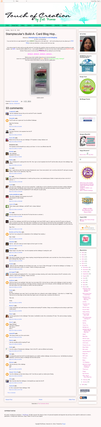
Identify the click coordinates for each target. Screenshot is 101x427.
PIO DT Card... (86, 307)
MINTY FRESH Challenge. (86, 190)
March (84, 286)
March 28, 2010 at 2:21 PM (15, 287)
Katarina (11, 340)
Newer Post (9, 399)
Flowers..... (85, 358)
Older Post (72, 399)
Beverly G (11, 305)
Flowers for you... (87, 345)
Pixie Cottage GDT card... (86, 314)
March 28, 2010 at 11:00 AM (15, 216)
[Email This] (24, 101)
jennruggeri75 (12, 272)
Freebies (65, 25)
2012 (83, 261)
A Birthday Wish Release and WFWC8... (86, 290)
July (84, 278)
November (85, 269)
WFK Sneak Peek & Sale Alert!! (87, 294)
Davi (10, 176)
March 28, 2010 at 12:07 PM (15, 245)
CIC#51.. (85, 320)
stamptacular (17, 103)
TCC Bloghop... (86, 362)
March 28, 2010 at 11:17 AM (15, 229)
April (84, 284)
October (85, 271)
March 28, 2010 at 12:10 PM (15, 260)
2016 (83, 252)
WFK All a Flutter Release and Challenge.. (87, 366)
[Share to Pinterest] (30, 101)
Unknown (11, 362)
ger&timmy (12, 280)
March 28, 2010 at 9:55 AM (15, 173)
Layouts (29, 25)
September (86, 273)
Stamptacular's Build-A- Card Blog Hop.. (87, 298)
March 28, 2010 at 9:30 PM (15, 369)
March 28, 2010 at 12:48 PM (15, 277)
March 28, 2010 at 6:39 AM (15, 115)
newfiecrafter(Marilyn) (14, 194)
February (85, 379)
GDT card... (85, 355)
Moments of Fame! (38, 25)
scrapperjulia (12, 111)
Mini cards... (86, 349)
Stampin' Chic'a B (13, 372)
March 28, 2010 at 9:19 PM (15, 359)
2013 (83, 259)
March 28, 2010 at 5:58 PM (15, 344)
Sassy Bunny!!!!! (87, 340)
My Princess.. (86, 373)
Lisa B (10, 184)
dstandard (11, 241)
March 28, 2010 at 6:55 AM (15, 134)
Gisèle (10, 347)
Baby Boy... (85, 336)
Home (7, 25)
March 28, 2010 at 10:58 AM (15, 201)
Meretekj (11, 151)
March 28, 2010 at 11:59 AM (15, 238)
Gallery (22, 25)
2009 (83, 384)
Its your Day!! (86, 309)
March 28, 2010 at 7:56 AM (15, 156)
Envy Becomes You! (87, 210)
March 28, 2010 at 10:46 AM (15, 191)
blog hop (11, 103)
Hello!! (84, 334)
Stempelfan (12, 118)
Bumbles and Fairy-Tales (15, 232)
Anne (10, 212)
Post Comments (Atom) (43, 403)
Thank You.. (86, 325)
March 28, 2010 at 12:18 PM (15, 269)
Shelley (11, 159)
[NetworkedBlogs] (87, 118)
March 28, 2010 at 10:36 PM (15, 376)
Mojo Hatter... (86, 347)
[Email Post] (21, 101)
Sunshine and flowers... (86, 304)
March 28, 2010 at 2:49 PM (15, 302)
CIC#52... (85, 301)
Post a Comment (11, 392)
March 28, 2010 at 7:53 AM (15, 148)
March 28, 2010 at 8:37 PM (15, 351)
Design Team (15, 25)
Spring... (85, 323)
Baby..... (85, 360)
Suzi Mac (11, 255)
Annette (11, 263)
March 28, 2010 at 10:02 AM (15, 181)
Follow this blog (88, 120)
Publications (49, 25)
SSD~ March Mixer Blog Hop (87, 376)
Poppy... (85, 371)
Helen (10, 129)
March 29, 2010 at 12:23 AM (15, 382)
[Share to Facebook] (29, 101)
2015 (83, 254)
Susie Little (12, 137)
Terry (10, 168)
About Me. (57, 25)
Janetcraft (11, 385)
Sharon (11, 314)
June (84, 280)
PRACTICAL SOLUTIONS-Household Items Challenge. (87, 183)
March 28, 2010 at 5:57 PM (15, 337)
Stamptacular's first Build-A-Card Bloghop (43, 37)
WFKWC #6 (85, 327)
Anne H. (11, 322)
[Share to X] (27, 101)
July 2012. (91, 154)
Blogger (63, 423)
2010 (83, 265)
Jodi (10, 354)
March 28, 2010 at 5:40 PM (15, 330)
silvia (10, 379)
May (84, 282)
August (85, 276)
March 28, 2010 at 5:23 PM (15, 319)
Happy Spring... (86, 311)
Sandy (10, 290)
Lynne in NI (12, 204)
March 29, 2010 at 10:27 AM (15, 389)
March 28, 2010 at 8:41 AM (15, 165)
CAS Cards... (86, 342)
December (85, 267)
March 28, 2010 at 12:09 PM (15, 252)
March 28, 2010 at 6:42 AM (15, 126)
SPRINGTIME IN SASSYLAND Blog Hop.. (87, 331)
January (85, 381)
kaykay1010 (12, 333)
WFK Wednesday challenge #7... (87, 318)
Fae (10, 219)
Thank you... (86, 369)
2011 (83, 263)
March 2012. (83, 154)
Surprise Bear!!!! (87, 351)
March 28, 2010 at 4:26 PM (15, 311)
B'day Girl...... (86, 353)
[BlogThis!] (26, 101)
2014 (83, 256)
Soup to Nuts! (87, 212)
